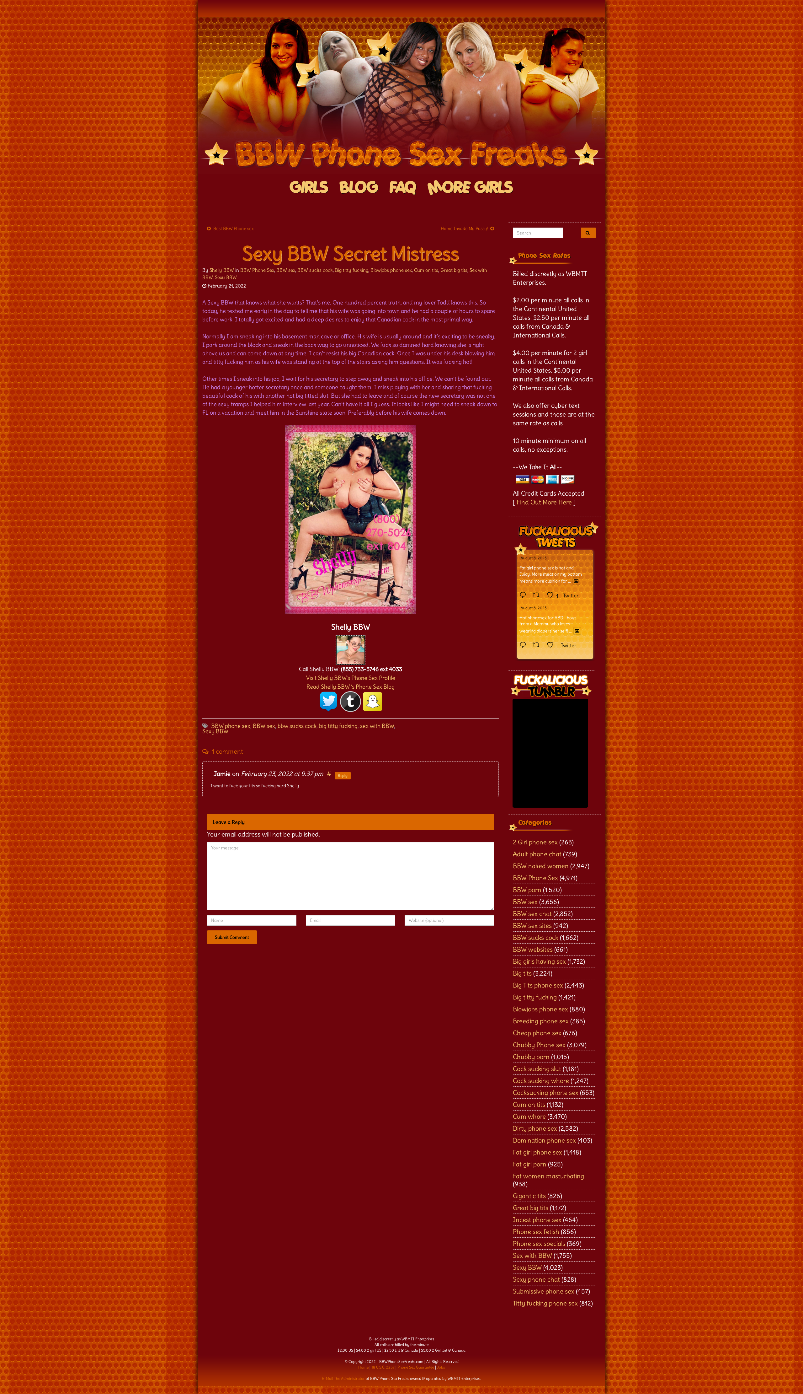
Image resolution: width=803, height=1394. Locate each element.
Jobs (441, 1367)
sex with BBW (377, 725)
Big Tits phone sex (538, 985)
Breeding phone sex (541, 1021)
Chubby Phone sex (539, 1045)
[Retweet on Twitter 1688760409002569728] (538, 645)
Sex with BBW (532, 1255)
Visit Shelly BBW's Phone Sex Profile (350, 677)
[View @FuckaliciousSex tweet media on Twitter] (576, 581)
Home (363, 1367)
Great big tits (453, 270)
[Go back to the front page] (401, 95)
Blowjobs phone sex (391, 270)
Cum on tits (426, 270)
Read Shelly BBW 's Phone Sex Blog (350, 686)
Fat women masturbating (548, 1176)
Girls (309, 188)
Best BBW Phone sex (233, 228)
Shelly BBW (222, 270)
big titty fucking (338, 725)
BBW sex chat (532, 914)
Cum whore (529, 1116)
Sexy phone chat (536, 1279)
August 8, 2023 (534, 558)
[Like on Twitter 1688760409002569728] (552, 645)
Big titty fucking (351, 270)
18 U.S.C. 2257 (383, 1367)
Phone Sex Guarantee (415, 1367)
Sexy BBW (226, 277)
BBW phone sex (230, 725)
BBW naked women (541, 866)
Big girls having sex (539, 961)
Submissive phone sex (543, 1291)
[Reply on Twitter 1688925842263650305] (524, 595)
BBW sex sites (532, 925)
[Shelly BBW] (350, 648)
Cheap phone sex (537, 1033)
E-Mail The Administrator (343, 1378)
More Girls (470, 188)
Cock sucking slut (537, 1069)
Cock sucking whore (541, 1081)
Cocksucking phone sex (545, 1092)
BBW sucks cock (315, 270)
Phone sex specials (539, 1243)
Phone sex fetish (536, 1231)
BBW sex (285, 270)
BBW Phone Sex (257, 270)
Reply (343, 775)
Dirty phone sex (535, 1128)
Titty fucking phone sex (545, 1303)
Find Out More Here (544, 502)
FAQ (403, 188)
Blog (359, 188)
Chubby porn (531, 1057)
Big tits (522, 973)
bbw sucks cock (297, 725)
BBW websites (533, 949)
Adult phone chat (537, 854)
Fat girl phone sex (537, 1152)
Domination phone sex (544, 1140)
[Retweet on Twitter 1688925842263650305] (538, 595)
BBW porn (527, 890)
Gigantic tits (529, 1196)
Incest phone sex (537, 1220)
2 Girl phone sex (535, 842)
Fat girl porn (529, 1164)
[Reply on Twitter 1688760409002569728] (524, 645)
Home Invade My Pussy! (464, 228)
